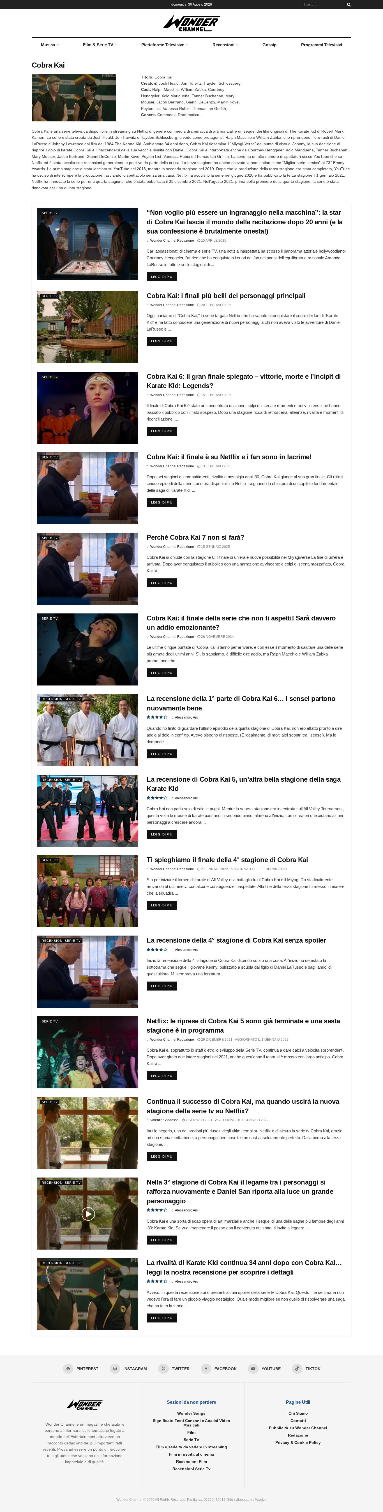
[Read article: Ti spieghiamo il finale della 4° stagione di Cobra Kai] (87, 891)
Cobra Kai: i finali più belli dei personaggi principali (226, 295)
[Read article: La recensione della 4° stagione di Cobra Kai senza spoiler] (87, 972)
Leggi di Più (164, 276)
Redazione (298, 1435)
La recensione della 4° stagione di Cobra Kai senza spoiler (236, 940)
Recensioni (223, 44)
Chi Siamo (298, 1413)
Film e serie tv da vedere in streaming (191, 1447)
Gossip (269, 44)
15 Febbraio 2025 (215, 395)
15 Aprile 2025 (213, 241)
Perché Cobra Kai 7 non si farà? (195, 537)
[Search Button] (348, 4)
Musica (48, 44)
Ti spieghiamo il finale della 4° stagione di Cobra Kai (227, 860)
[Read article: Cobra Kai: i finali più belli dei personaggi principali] (87, 327)
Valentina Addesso (164, 1120)
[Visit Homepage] (192, 23)
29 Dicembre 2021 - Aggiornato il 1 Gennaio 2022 (244, 1040)
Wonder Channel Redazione (172, 241)
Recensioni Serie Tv (61, 699)
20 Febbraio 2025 (215, 305)
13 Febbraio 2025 (215, 466)
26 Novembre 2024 (217, 637)
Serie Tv (50, 212)
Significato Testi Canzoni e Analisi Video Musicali (191, 1423)
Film (191, 1432)
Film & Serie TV (98, 44)
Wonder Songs (191, 1413)
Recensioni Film (191, 1462)
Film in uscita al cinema (191, 1454)
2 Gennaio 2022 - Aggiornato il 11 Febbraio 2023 (243, 869)
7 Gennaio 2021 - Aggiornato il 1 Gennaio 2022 (227, 1120)
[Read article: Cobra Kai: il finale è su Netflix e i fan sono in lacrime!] (87, 488)
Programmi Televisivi (321, 44)
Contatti (298, 1421)
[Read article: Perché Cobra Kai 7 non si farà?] (87, 569)
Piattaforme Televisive (162, 44)
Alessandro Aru (186, 717)
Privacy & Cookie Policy (298, 1443)
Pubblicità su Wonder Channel (298, 1428)
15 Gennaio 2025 (215, 547)
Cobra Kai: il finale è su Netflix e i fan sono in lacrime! (229, 457)
